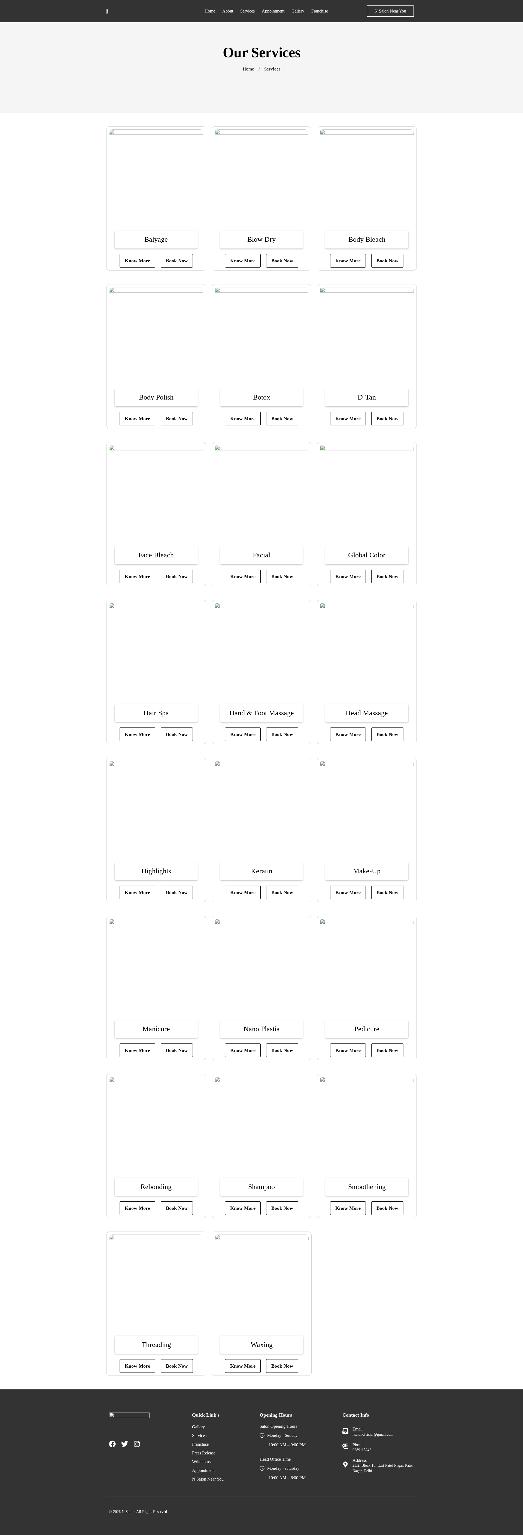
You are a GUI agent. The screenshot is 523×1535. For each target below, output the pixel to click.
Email (357, 1429)
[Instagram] (136, 1444)
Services (247, 11)
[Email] (345, 1431)
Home (210, 11)
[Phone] (345, 1446)
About (227, 11)
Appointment (273, 11)
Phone (357, 1444)
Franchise (319, 11)
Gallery (297, 11)
